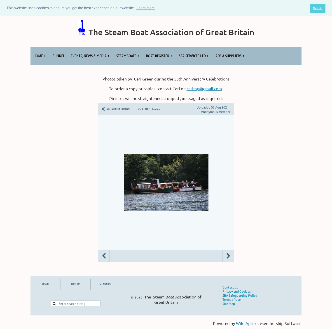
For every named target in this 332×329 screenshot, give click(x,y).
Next (228, 256)
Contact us (230, 287)
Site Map (228, 303)
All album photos (118, 109)
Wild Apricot (247, 323)
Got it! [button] (318, 8)
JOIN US (75, 284)
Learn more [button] (145, 8)
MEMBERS (105, 284)
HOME (45, 284)
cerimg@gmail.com (204, 88)
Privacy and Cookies (236, 291)
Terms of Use (231, 299)
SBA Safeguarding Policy (239, 295)
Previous (104, 256)
